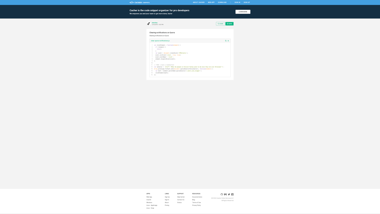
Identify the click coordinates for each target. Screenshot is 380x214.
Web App (211, 2)
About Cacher (199, 2)
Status (179, 202)
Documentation (197, 197)
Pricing (167, 205)
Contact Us (180, 200)
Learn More (243, 12)
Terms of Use (196, 202)
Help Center (181, 197)
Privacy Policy (196, 205)
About (167, 202)
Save (229, 23)
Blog (193, 200)
